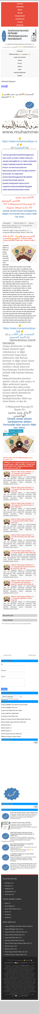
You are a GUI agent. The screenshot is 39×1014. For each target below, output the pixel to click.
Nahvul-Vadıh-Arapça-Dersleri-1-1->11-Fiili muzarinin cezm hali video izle (22, 536)
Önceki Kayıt (32, 655)
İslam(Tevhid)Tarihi (19, 72)
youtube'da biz (19, 19)
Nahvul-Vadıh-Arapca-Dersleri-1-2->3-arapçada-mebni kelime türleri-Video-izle (22, 520)
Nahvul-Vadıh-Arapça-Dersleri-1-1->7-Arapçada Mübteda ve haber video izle (22, 598)
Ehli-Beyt (8, 883)
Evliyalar (7, 886)
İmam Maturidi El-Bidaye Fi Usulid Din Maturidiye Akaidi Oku (21, 844)
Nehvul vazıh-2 (9, 949)
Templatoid (24, 965)
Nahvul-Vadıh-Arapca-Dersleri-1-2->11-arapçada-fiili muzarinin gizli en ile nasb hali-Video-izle (23, 566)
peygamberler (9, 891)
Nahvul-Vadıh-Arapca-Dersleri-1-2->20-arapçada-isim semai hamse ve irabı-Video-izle (22, 505)
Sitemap (19, 13)
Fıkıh (19, 69)
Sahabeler (8, 888)
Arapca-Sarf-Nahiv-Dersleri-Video (11, 710)
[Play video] (19, 444)
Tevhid (20, 60)
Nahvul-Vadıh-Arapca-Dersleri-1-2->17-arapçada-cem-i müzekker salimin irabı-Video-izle (22, 473)
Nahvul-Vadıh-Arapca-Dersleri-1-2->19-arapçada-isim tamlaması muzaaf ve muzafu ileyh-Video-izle (22, 582)
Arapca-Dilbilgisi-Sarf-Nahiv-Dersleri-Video (14, 704)
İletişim (20, 10)
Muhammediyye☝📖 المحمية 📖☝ (19, 54)
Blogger (25, 995)
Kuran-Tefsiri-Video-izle (12, 909)
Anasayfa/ (6, 223)
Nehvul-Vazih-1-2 (20, 223)
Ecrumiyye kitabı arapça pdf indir (20, 822)
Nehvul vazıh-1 (9, 946)
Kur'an (20, 63)
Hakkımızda (20, 7)
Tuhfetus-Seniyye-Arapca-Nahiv (11, 736)
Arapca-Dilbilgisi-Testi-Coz (9, 707)
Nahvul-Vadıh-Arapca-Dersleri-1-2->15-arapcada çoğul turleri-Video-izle (23, 551)
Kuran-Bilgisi (9, 906)
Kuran (6, 903)
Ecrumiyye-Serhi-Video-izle (9, 716)
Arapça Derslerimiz (20, 57)
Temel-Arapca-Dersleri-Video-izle (11, 733)
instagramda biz (20, 16)
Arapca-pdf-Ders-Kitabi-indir (10, 713)
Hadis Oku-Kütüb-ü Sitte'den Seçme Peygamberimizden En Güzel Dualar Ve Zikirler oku (22, 834)
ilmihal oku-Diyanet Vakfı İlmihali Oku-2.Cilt (23, 864)
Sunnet (7, 912)
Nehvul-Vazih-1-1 (6, 725)
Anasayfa (20, 3)
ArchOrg (20, 22)
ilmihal (7, 917)
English (19, 75)
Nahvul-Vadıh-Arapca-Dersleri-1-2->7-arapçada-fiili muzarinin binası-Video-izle (18, 231)
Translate (15, 699)
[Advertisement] (19, 764)
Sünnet (20, 66)
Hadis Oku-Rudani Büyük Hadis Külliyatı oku (24, 813)
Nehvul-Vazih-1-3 (6, 731)
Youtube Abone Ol (9, 457)
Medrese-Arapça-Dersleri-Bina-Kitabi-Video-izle (16, 719)
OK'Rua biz (19, 25)
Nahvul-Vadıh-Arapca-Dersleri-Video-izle (13, 722)
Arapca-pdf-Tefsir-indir (11, 937)
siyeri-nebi (8, 894)
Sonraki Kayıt (7, 655)
